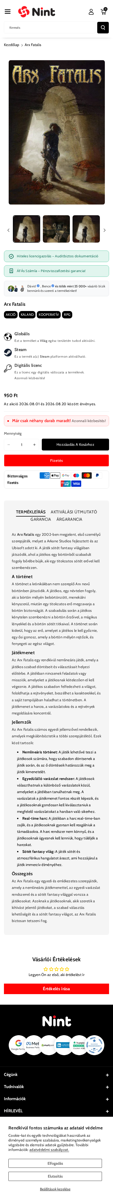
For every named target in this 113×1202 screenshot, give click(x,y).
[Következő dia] (104, 230)
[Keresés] (103, 27)
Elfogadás (55, 1163)
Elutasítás (55, 1176)
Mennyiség (13, 433)
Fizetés (56, 460)
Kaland (27, 314)
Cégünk (11, 1074)
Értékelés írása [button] (56, 988)
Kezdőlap (11, 44)
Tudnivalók (14, 1086)
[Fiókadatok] (91, 12)
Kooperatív (49, 314)
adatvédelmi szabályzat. (49, 1149)
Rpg (67, 314)
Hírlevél (13, 1110)
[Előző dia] (8, 230)
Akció (11, 314)
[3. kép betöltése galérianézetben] (86, 229)
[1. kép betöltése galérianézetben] (26, 229)
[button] (7, 11)
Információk (15, 1098)
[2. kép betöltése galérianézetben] (56, 229)
